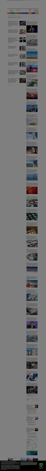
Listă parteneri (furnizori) (23, 465)
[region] (23, 466)
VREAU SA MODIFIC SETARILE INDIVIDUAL (41, 466)
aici (10, 467)
